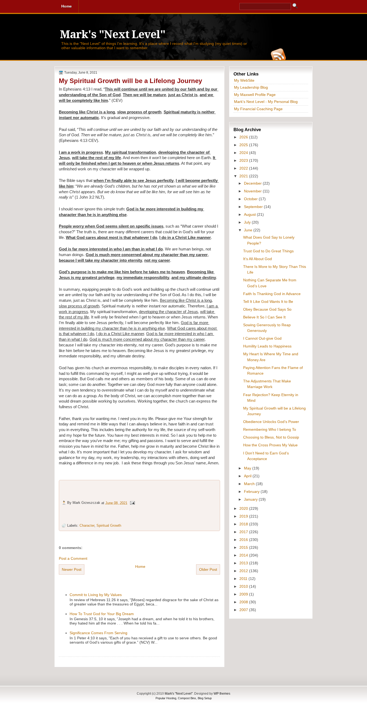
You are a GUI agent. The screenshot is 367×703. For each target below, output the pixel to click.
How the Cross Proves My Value (270, 445)
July (248, 222)
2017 (244, 532)
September (254, 207)
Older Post (208, 569)
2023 (244, 160)
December (253, 183)
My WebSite (244, 80)
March (250, 484)
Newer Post (71, 569)
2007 (244, 610)
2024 (244, 152)
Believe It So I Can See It (264, 317)
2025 (244, 145)
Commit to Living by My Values (96, 595)
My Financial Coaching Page (258, 109)
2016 (244, 539)
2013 (244, 563)
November (253, 191)
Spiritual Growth (108, 525)
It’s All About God (257, 259)
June (248, 230)
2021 (244, 176)
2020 (244, 508)
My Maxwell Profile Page (255, 94)
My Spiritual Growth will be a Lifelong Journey (130, 80)
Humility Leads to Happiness (267, 346)
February (252, 491)
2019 (244, 516)
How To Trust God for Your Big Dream (102, 614)
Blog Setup (205, 698)
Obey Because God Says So (267, 309)
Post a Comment (73, 558)
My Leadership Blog (251, 87)
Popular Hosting (166, 698)
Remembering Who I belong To (269, 429)
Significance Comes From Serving (98, 633)
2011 (244, 578)
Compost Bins (187, 698)
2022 (244, 168)
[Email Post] (132, 503)
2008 (244, 602)
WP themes (222, 693)
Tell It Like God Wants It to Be (268, 301)
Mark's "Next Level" (112, 34)
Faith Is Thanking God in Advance (272, 294)
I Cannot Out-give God (262, 338)
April (248, 476)
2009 (244, 594)
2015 (244, 547)
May (248, 468)
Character (87, 525)
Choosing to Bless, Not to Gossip (271, 437)
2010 (244, 586)
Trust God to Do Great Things (268, 251)
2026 (244, 137)
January (251, 499)
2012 (244, 571)
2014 (244, 555)
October (251, 199)
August (250, 214)
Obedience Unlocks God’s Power (271, 421)
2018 (244, 524)
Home (140, 566)
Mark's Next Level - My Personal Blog (266, 101)
